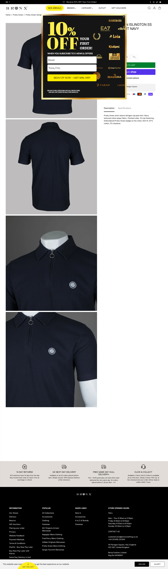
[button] (124, 16)
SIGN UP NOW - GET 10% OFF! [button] (72, 77)
